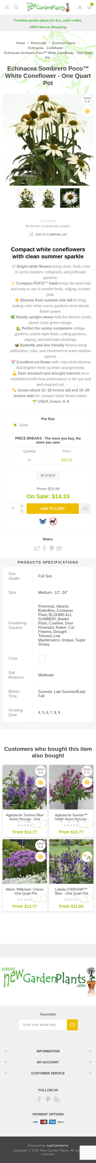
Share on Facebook (44, 548)
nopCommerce (57, 1145)
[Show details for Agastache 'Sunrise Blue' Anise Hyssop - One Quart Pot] (25, 787)
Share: (48, 539)
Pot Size (48, 419)
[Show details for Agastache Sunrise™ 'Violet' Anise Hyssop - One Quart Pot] (71, 787)
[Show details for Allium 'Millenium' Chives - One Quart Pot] (25, 861)
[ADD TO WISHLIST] (85, 508)
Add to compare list (51, 234)
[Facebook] (39, 1099)
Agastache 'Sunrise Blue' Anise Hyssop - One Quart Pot (25, 819)
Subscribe (72, 1024)
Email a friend (59, 548)
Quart (23, 425)
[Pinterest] (48, 1099)
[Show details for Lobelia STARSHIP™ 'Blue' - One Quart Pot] (71, 861)
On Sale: (38, 496)
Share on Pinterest (51, 548)
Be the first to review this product (48, 226)
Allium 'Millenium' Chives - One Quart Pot (25, 891)
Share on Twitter (37, 548)
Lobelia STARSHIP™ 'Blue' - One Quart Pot (71, 891)
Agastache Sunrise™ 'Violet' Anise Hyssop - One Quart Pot (71, 819)
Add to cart (53, 509)
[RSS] (57, 1099)
